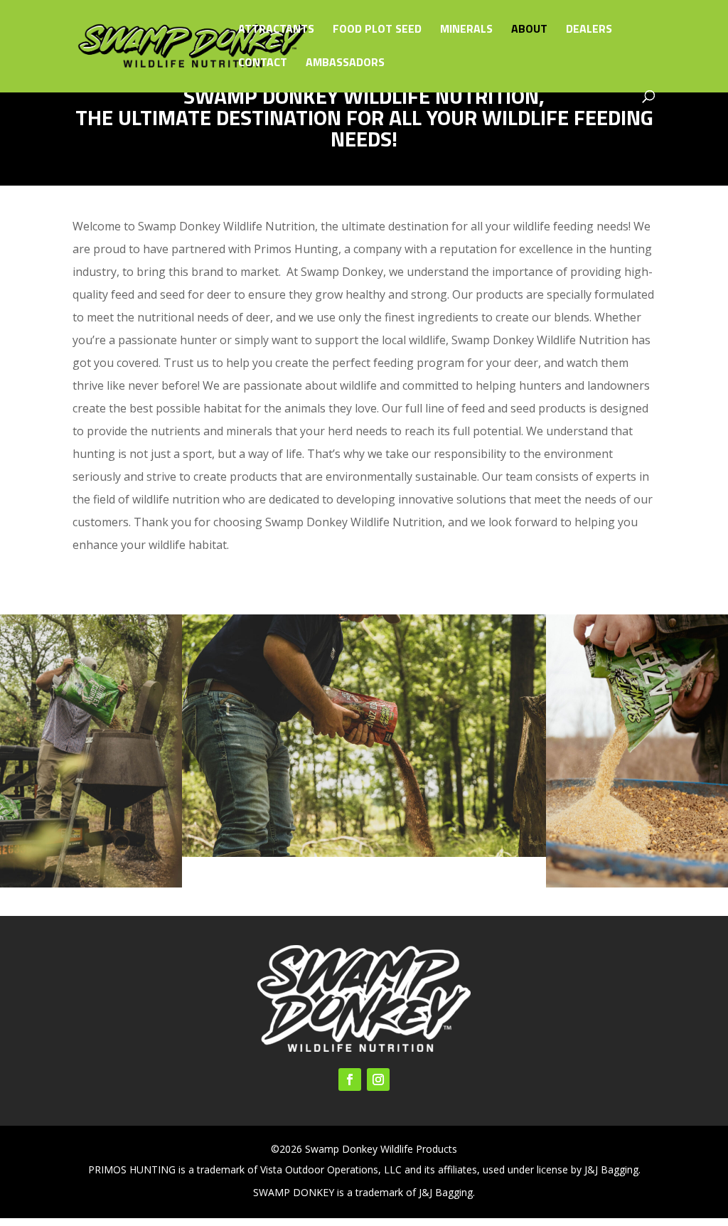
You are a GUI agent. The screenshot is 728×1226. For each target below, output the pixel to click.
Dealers (589, 30)
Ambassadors (345, 63)
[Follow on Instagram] (378, 1079)
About (529, 30)
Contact (262, 63)
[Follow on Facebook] (349, 1079)
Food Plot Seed (377, 30)
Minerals (466, 30)
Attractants (276, 30)
